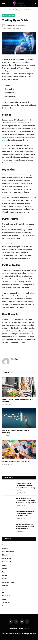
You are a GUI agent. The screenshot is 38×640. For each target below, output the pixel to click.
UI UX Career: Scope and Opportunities (16, 461)
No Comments (8, 28)
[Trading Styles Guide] (19, 43)
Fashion (4, 565)
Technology (6, 602)
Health (4, 579)
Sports (4, 599)
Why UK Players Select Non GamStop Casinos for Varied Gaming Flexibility (25, 526)
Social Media (6, 596)
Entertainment (7, 558)
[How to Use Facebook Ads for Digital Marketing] (19, 418)
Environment (6, 562)
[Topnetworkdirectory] (19, 3)
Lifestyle (5, 585)
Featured (5, 569)
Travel (4, 606)
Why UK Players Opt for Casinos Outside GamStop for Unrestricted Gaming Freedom (26, 501)
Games (4, 575)
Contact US (13, 628)
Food (3, 572)
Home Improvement (9, 582)
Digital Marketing (8, 15)
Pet (3, 592)
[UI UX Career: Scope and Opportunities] (19, 449)
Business (5, 548)
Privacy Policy (24, 628)
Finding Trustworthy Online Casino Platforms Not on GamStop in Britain (25, 513)
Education (5, 555)
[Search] (35, 3)
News (4, 589)
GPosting (11, 25)
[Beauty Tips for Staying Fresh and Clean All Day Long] (19, 387)
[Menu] (3, 3)
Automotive (6, 545)
